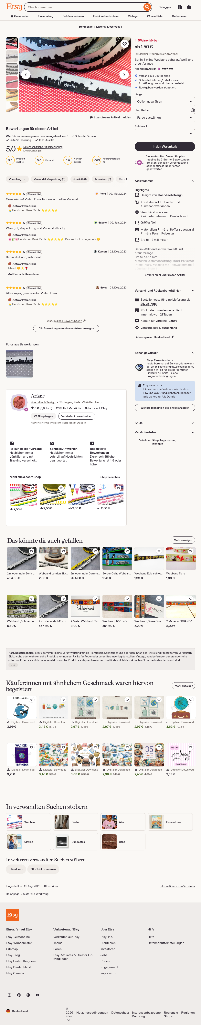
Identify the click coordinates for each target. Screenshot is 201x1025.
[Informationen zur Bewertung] (32, 408)
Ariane (38, 396)
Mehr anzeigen (183, 540)
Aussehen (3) (103, 179)
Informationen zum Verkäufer (177, 886)
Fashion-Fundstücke (106, 16)
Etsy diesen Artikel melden (112, 117)
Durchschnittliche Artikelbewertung (42, 146)
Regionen (188, 1012)
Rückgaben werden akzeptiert (161, 310)
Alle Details (168, 396)
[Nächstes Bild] (124, 74)
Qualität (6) (80, 179)
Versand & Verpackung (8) (49, 179)
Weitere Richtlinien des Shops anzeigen (165, 407)
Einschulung (45, 16)
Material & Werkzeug (109, 26)
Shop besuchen (110, 477)
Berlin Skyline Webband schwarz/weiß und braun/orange (164, 61)
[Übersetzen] (193, 110)
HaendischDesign (145, 68)
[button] (76, 416)
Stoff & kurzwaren (45, 870)
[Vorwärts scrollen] (126, 179)
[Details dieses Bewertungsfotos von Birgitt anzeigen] (19, 363)
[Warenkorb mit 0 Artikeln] (189, 7)
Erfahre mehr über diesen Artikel (165, 274)
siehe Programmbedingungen (162, 374)
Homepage (86, 26)
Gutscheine (179, 16)
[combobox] (83, 7)
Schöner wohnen (73, 16)
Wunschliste (155, 16)
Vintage (133, 16)
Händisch (17, 870)
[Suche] (147, 7)
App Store (19, 986)
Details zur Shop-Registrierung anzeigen (157, 442)
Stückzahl (141, 126)
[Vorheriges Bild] (26, 74)
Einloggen (165, 7)
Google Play (49, 986)
